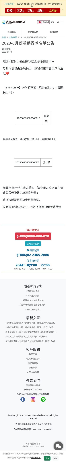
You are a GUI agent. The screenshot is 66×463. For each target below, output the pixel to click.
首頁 (4, 37)
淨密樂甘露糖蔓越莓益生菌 (33, 304)
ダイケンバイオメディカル (37, 446)
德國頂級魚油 (33, 291)
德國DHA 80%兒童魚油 (33, 300)
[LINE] (43, 399)
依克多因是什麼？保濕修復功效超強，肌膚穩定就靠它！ (32, 331)
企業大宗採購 (33, 243)
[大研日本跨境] (43, 22)
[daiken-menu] (62, 22)
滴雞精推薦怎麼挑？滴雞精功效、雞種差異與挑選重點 (31, 322)
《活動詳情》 (10, 3)
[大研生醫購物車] (52, 22)
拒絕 (55, 458)
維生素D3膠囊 (33, 309)
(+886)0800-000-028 (33, 236)
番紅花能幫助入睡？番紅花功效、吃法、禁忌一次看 (30, 327)
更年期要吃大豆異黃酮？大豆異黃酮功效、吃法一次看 (31, 341)
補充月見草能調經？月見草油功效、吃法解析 (27, 336)
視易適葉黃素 (33, 295)
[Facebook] (22, 399)
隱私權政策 (36, 457)
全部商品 (12, 31)
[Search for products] (58, 22)
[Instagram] (33, 399)
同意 (47, 458)
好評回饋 (54, 31)
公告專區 (13, 37)
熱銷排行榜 (33, 31)
